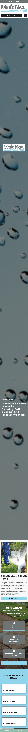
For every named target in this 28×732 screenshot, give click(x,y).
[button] (25, 15)
